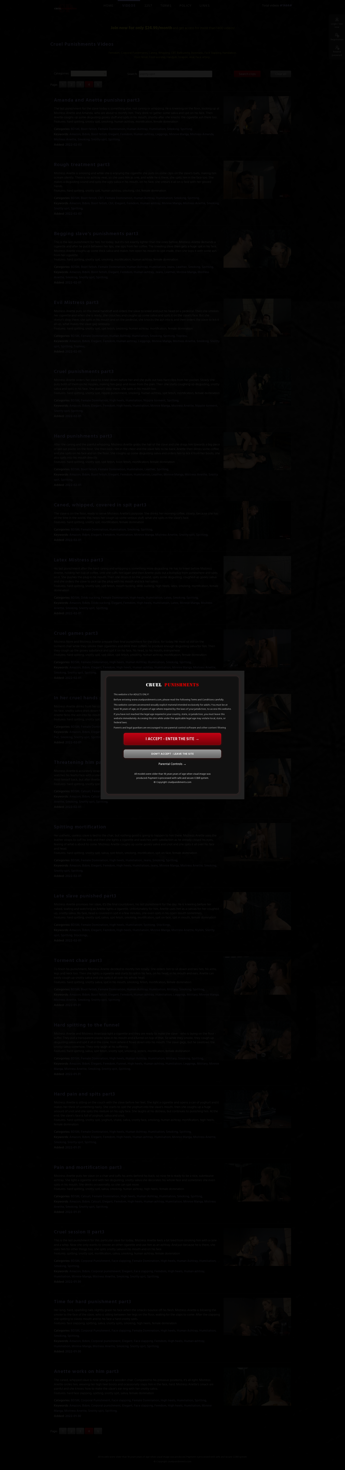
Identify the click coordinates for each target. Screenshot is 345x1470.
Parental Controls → (172, 763)
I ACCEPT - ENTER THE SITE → (172, 739)
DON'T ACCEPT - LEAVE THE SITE (172, 753)
